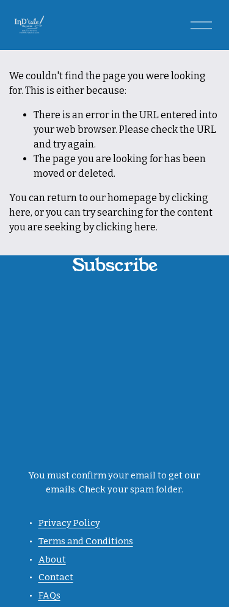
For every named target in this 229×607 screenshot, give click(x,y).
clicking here (126, 227)
